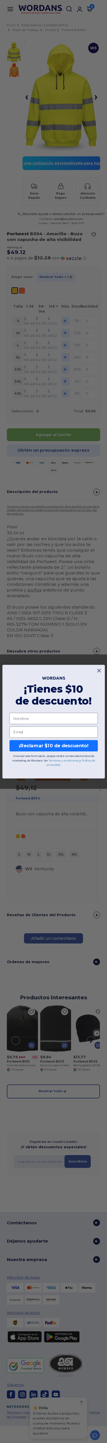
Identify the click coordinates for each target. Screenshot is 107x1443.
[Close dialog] (99, 670)
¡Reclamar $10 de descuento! (53, 745)
